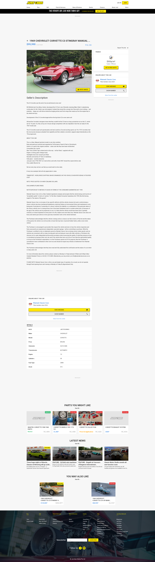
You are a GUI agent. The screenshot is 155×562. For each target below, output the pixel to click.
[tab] (30, 325)
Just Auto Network (121, 514)
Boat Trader (119, 535)
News (70, 519)
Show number (59, 314)
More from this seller (59, 318)
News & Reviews (77, 7)
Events (91, 7)
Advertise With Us (101, 527)
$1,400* (56, 432)
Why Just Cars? (43, 521)
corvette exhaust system (115, 427)
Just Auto (118, 521)
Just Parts (119, 533)
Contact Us (100, 533)
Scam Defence (101, 521)
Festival (85, 521)
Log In (119, 3)
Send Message (59, 310)
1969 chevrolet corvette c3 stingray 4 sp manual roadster (50, 500)
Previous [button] (29, 71)
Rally (84, 523)
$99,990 (31, 44)
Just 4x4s (118, 527)
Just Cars (118, 523)
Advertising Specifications (103, 529)
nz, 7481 (89, 45)
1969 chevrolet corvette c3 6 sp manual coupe (102, 500)
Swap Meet (86, 519)
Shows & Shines (87, 525)
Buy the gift (100, 11)
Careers (99, 531)
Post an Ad (42, 519)
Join (125, 3)
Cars (28, 519)
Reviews (71, 521)
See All (77, 408)
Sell (48, 7)
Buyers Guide (30, 521)
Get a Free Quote (111, 67)
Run (84, 529)
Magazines (119, 519)
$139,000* (44, 503)
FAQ (98, 519)
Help (98, 514)
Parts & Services (60, 7)
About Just (115, 7)
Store (126, 7)
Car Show (85, 527)
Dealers (55, 519)
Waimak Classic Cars (41, 303)
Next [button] (89, 71)
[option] (59, 71)
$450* (107, 432)
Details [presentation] (30, 325)
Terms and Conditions (102, 525)
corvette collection (88, 427)
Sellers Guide (42, 523)
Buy (38, 7)
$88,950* (95, 503)
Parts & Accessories (58, 521)
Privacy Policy (100, 523)
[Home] (35, 2)
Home (28, 7)
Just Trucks (119, 529)
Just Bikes (119, 525)
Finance (102, 7)
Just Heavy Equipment (122, 531)
